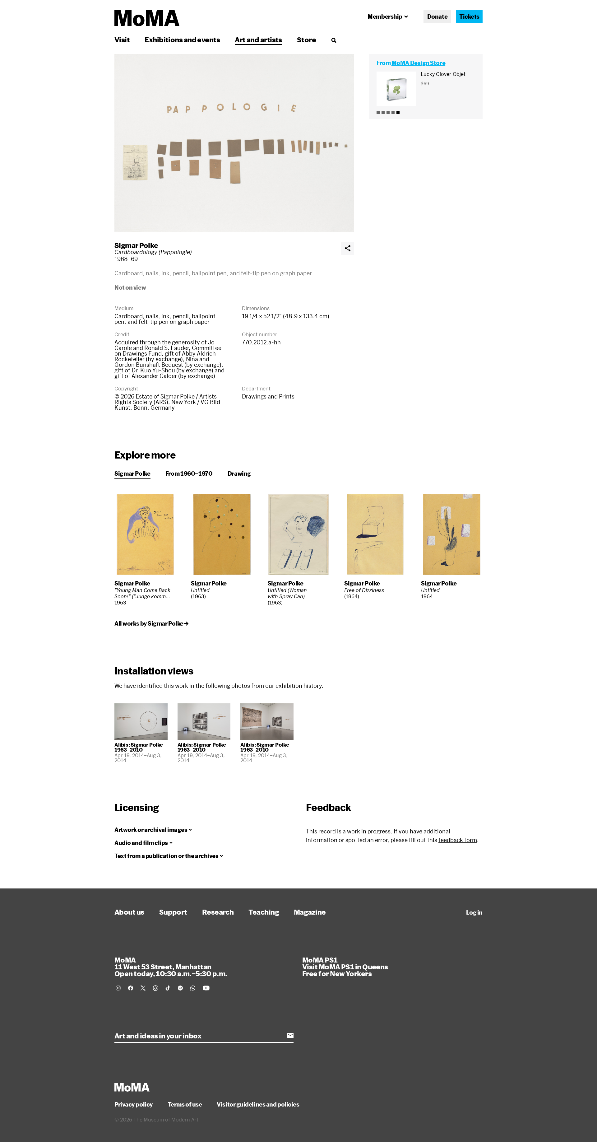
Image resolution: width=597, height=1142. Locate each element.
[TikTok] (168, 988)
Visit (122, 39)
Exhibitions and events (182, 39)
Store (306, 39)
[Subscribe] (290, 1035)
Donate (437, 16)
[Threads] (155, 988)
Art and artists (258, 39)
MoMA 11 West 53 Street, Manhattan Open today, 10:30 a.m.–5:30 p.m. (170, 966)
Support (173, 912)
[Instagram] (118, 988)
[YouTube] (206, 988)
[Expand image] (234, 143)
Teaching (263, 912)
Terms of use (185, 1104)
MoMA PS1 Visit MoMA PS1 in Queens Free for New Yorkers (345, 966)
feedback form (457, 840)
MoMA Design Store (418, 62)
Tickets (469, 16)
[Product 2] (383, 112)
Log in (474, 912)
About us (129, 912)
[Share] (347, 248)
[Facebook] (130, 988)
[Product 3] (388, 112)
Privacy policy (133, 1104)
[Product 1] (378, 112)
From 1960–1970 (189, 473)
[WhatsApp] (193, 988)
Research (218, 912)
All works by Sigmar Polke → (151, 623)
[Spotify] (180, 988)
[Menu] (333, 40)
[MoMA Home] (146, 18)
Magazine (310, 912)
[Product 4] (393, 112)
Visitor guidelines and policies (258, 1104)
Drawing (239, 473)
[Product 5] (398, 112)
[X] (143, 988)
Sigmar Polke (136, 245)
